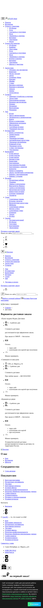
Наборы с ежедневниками (18, 174)
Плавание (12, 212)
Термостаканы (14, 134)
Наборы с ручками (15, 176)
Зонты (11, 75)
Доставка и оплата (11, 282)
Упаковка (12, 182)
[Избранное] (6, 245)
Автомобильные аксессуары (19, 140)
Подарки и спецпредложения (15, 497)
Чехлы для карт (14, 74)
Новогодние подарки (16, 191)
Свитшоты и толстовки (17, 32)
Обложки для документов (18, 70)
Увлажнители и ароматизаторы (20, 117)
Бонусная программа (12, 480)
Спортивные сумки (16, 210)
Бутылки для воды (15, 201)
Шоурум (8, 462)
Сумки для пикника (16, 148)
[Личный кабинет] (7, 19)
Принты (8, 22)
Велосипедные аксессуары (18, 203)
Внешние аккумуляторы (17, 102)
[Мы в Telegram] (6, 513)
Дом (6, 112)
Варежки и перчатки (16, 87)
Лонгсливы (13, 49)
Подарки (8, 178)
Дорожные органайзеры (17, 142)
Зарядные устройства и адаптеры (21, 96)
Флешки (12, 104)
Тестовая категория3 (16, 220)
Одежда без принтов (12, 43)
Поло (11, 34)
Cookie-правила (10, 493)
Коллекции (9, 24)
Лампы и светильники (17, 184)
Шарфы (12, 81)
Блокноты (12, 169)
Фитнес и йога (14, 209)
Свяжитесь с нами (7, 543)
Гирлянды (12, 195)
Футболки (12, 28)
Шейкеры (12, 205)
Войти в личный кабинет (12, 298)
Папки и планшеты (16, 171)
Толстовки (13, 224)
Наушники (13, 106)
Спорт (7, 197)
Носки (11, 41)
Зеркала (12, 89)
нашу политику (15, 596)
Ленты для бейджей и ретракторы (21, 172)
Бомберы (12, 47)
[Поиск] (6, 237)
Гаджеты (8, 94)
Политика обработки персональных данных (20, 491)
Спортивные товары (16, 199)
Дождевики (13, 39)
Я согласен (34, 604)
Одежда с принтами (12, 26)
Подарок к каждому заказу (10, 231)
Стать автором (10, 471)
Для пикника (13, 150)
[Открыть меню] (3, 18)
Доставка (26, 298)
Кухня (11, 113)
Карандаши (13, 161)
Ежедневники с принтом (18, 167)
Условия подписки (11, 499)
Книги (11, 119)
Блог (6, 458)
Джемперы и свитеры (17, 36)
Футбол (12, 216)
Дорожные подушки (16, 138)
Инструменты (14, 125)
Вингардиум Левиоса (17, 186)
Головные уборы (15, 77)
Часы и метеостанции (17, 115)
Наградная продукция (17, 190)
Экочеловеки (13, 228)
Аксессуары (9, 68)
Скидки (8, 218)
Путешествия (10, 131)
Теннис (11, 214)
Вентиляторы (14, 108)
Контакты (8, 506)
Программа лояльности (13, 522)
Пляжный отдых (15, 144)
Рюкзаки (12, 79)
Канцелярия (9, 152)
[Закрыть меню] (3, 251)
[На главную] (5, 449)
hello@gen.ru (9, 552)
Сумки (11, 83)
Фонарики (13, 110)
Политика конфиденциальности (16, 489)
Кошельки (12, 72)
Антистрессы (14, 93)
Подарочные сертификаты (14, 482)
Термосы (12, 136)
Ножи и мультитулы (16, 132)
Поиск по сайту (6, 233)
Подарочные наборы (16, 180)
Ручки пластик (14, 155)
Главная (8, 308)
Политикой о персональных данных (15, 594)
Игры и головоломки (16, 121)
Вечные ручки (14, 159)
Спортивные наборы (16, 207)
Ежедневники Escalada (17, 165)
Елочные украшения (16, 193)
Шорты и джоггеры (16, 64)
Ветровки (12, 38)
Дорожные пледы (15, 146)
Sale (6, 278)
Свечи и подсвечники (17, 188)
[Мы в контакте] (6, 511)
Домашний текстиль (16, 129)
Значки (11, 91)
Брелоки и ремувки (16, 85)
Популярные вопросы (13, 486)
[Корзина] (6, 247)
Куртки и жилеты (15, 59)
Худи (11, 30)
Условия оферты (11, 488)
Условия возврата (11, 495)
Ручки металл (14, 153)
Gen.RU (5, 517)
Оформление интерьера (17, 123)
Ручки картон (14, 157)
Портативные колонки (17, 100)
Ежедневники (14, 163)
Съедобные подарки (16, 127)
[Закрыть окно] (4, 567)
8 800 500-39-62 (10, 550)
